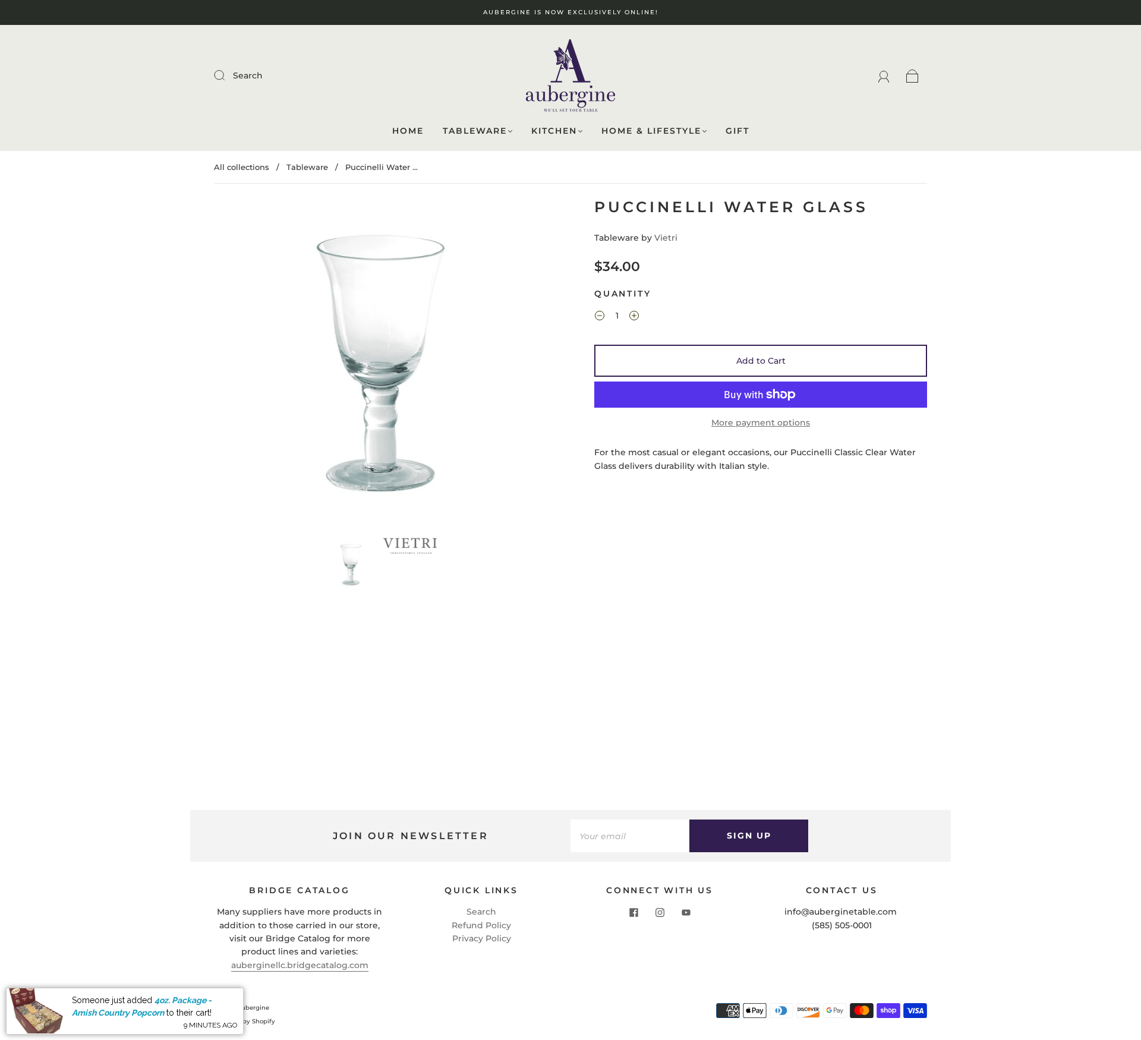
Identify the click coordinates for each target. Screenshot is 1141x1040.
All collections (241, 167)
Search (248, 75)
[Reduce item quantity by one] (600, 317)
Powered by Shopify (244, 1021)
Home (408, 131)
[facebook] (633, 912)
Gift (737, 131)
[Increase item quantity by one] (634, 317)
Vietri (665, 237)
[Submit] (227, 75)
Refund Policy (481, 925)
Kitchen (554, 131)
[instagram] (660, 912)
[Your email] (629, 836)
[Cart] (912, 75)
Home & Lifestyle (651, 131)
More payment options (760, 422)
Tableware (475, 131)
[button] (248, 365)
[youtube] (686, 912)
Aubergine (253, 1007)
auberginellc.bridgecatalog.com (299, 965)
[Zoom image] (380, 365)
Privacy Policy (481, 938)
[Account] (884, 75)
